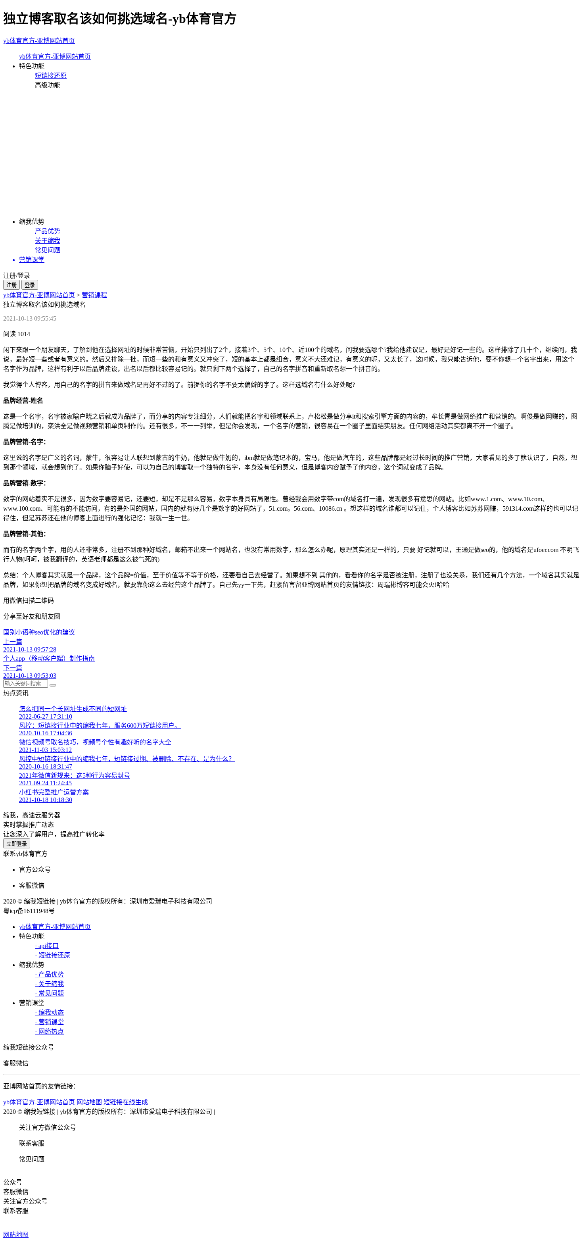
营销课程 (94, 295)
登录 (30, 285)
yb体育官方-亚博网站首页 (39, 40)
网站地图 (16, 1234)
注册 (11, 285)
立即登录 (16, 844)
